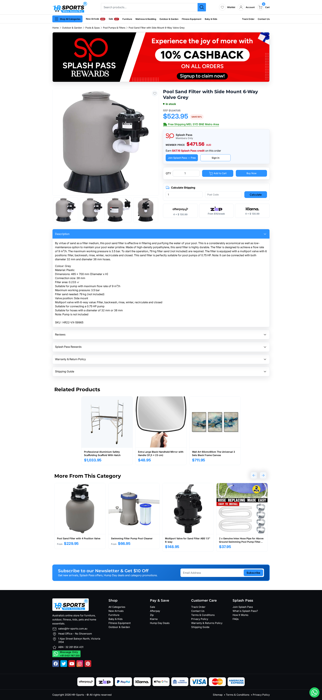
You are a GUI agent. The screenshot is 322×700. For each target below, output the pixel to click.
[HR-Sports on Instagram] (79, 663)
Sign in (215, 157)
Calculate (256, 194)
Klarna (153, 619)
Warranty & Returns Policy (206, 623)
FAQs (236, 619)
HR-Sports (77, 694)
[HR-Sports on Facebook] (55, 663)
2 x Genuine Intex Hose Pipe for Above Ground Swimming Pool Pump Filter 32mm (241, 541)
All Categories (117, 606)
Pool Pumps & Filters (114, 27)
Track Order (248, 19)
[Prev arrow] (254, 475)
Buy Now (251, 173)
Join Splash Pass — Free (182, 157)
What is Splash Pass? (245, 611)
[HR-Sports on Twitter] (63, 663)
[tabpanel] (107, 430)
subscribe (253, 572)
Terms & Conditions (203, 615)
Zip (152, 615)
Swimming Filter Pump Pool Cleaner (132, 538)
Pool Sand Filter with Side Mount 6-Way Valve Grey (157, 27)
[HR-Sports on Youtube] (71, 663)
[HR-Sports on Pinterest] (88, 663)
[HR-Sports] (69, 7)
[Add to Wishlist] (155, 93)
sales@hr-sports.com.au (72, 628)
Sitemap (218, 694)
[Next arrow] (263, 475)
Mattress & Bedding (146, 19)
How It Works (240, 615)
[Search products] (202, 7)
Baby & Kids (211, 19)
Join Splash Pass (243, 606)
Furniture (127, 19)
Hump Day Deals (160, 623)
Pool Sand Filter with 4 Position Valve (78, 538)
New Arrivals (95, 18)
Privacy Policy (199, 619)
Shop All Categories (70, 19)
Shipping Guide (200, 627)
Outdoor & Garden (168, 19)
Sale (113, 18)
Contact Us (264, 19)
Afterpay (155, 611)
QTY (168, 173)
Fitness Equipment (191, 19)
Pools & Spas (92, 27)
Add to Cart (220, 173)
